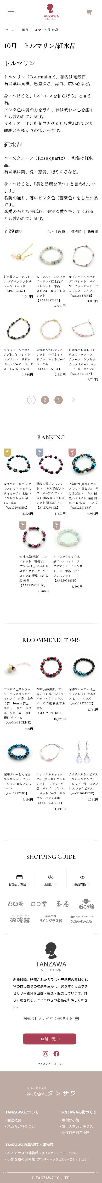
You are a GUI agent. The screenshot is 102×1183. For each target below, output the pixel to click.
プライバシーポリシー (51, 1064)
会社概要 (14, 1119)
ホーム (10, 29)
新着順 (93, 231)
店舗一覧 (48, 1038)
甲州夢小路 (70, 1119)
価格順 (76, 231)
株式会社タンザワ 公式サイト (48, 1018)
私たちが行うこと (21, 1126)
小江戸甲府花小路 (76, 1132)
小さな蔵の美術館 (48, 1159)
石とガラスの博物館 (43, 1152)
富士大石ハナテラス (77, 1126)
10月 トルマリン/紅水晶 (39, 29)
